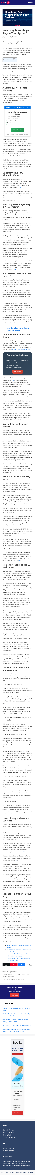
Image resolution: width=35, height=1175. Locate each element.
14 (16, 860)
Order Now (17, 371)
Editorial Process (8, 1130)
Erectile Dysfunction (10, 972)
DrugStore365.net (17, 1172)
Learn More (15, 995)
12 (31, 805)
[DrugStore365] (5, 2)
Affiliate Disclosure (9, 1132)
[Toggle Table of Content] (13, 59)
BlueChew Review (8, 1148)
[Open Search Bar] (23, 2)
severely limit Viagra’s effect (21, 349)
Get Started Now (17, 129)
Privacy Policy (7, 1135)
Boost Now (17, 1113)
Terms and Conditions (10, 1137)
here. (23, 44)
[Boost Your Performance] (17, 1064)
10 (9, 703)
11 (24, 751)
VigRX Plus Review (9, 1151)
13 (24, 852)
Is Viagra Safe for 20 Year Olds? (14, 979)
